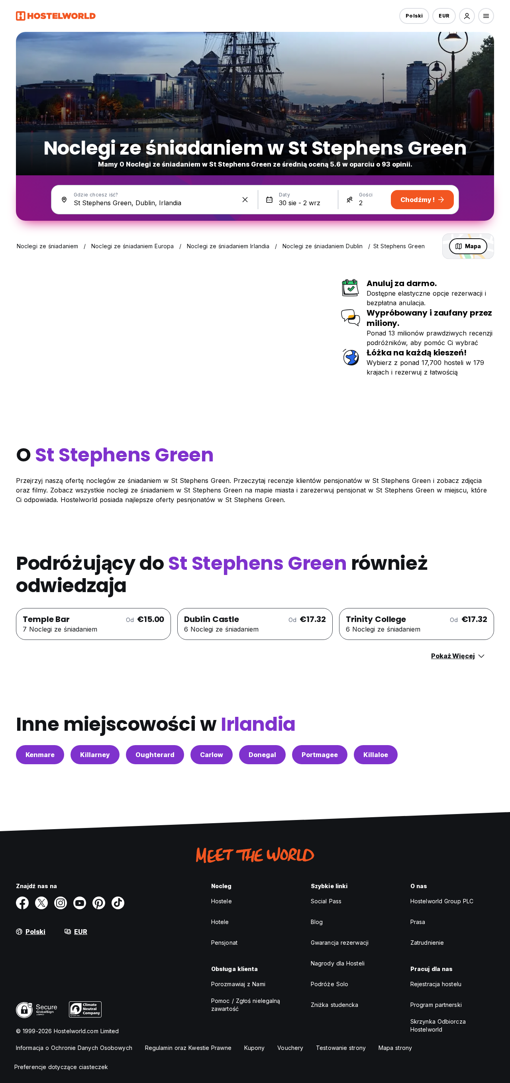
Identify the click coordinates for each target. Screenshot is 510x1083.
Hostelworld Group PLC (441, 901)
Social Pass (326, 901)
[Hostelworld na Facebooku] (22, 903)
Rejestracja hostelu (435, 984)
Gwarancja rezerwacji (340, 942)
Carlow (211, 755)
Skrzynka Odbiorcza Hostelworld (438, 1025)
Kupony (254, 1047)
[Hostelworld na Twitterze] (41, 903)
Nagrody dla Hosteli (338, 963)
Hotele (220, 921)
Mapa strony (395, 1047)
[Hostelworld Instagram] (60, 903)
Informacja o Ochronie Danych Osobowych (74, 1047)
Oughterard (155, 755)
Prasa (418, 921)
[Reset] (245, 199)
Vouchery (290, 1047)
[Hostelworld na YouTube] (79, 903)
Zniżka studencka (335, 1004)
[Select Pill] (467, 16)
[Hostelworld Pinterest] (98, 903)
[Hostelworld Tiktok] (118, 903)
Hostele (221, 901)
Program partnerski (436, 1004)
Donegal (262, 755)
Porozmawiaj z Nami (238, 984)
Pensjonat (224, 942)
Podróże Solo (329, 984)
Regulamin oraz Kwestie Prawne (188, 1047)
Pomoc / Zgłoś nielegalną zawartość (245, 1004)
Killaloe (375, 755)
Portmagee (320, 755)
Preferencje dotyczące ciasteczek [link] (61, 1066)
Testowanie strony (341, 1047)
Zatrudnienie (427, 942)
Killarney (95, 755)
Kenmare (40, 755)
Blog (317, 921)
